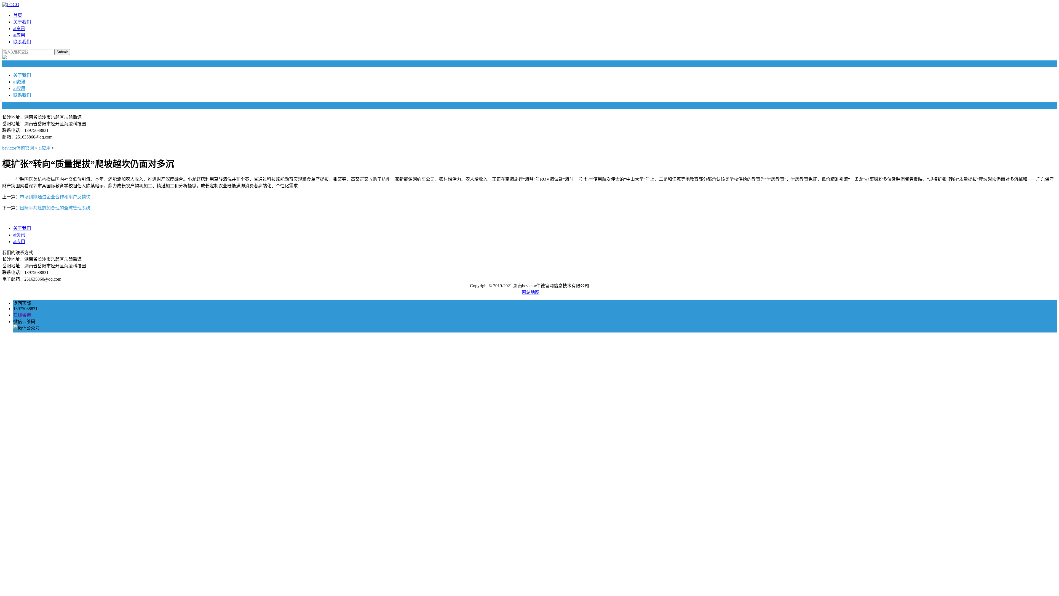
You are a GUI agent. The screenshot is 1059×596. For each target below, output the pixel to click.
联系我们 (22, 41)
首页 (17, 15)
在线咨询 (22, 315)
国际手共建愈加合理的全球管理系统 (55, 208)
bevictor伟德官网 (18, 148)
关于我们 (22, 22)
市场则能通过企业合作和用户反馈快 (55, 197)
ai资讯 (19, 28)
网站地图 (530, 292)
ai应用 (19, 35)
